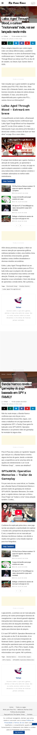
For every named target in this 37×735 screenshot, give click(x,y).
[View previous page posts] (16, 225)
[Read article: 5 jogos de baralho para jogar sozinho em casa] (6, 199)
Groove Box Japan (24, 657)
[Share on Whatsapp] (10, 43)
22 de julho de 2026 (20, 201)
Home (3, 9)
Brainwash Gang (12, 286)
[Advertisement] (18, 72)
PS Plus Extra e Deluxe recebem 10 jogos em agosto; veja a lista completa (23, 188)
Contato (29, 714)
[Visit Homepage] (17, 3)
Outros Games (11, 9)
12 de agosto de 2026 (20, 193)
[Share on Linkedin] (33, 43)
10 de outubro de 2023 (19, 36)
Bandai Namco (11, 657)
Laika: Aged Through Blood (11, 289)
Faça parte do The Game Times (14, 714)
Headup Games (24, 286)
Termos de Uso (19, 722)
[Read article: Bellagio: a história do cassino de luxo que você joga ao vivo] (6, 218)
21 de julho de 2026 (20, 212)
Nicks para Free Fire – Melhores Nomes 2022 (17, 709)
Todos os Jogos (21, 707)
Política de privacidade (17, 712)
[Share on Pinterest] (27, 43)
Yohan (6, 36)
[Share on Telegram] (16, 43)
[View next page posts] (20, 225)
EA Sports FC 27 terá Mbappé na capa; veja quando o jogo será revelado (22, 208)
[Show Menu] (2, 3)
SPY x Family (7, 660)
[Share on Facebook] (21, 43)
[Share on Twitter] (4, 43)
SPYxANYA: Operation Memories (23, 660)
